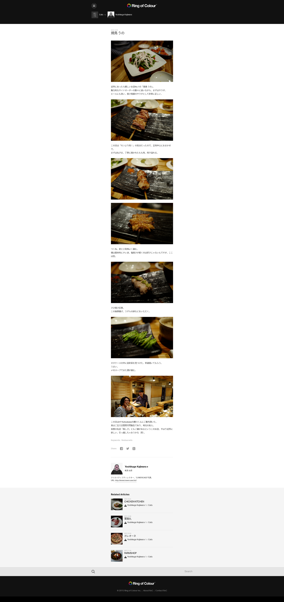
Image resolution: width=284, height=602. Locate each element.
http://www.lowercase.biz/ (126, 480)
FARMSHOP (130, 553)
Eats (150, 505)
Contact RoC (161, 591)
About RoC (148, 591)
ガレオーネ (130, 536)
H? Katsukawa (125, 422)
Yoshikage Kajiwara (136, 505)
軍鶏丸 (127, 519)
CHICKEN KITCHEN (134, 501)
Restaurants (126, 440)
